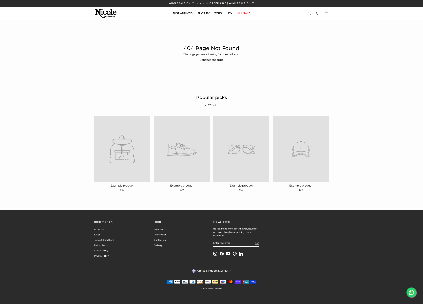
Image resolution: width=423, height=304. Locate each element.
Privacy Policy (101, 256)
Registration (160, 234)
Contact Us (160, 240)
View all (211, 105)
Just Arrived (182, 13)
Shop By (203, 13)
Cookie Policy (101, 250)
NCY (229, 13)
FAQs (97, 234)
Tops (218, 13)
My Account (160, 229)
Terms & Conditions (104, 240)
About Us (99, 229)
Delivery (158, 245)
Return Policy (101, 245)
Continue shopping (212, 59)
